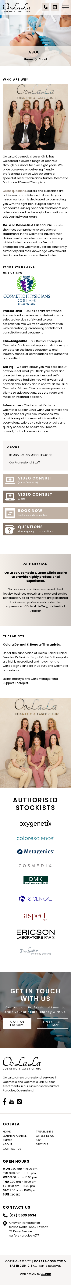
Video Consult (35, 480)
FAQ (38, 1140)
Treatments (44, 1131)
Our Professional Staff (24, 462)
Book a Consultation (55, 9)
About (7, 1144)
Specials (42, 1144)
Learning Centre (15, 1136)
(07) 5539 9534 (45, 9)
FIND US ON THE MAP (52, 1023)
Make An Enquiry (17, 1023)
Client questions (14, 191)
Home (7, 1131)
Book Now (32, 512)
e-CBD (46, 1274)
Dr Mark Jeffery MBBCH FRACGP (30, 455)
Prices (7, 1140)
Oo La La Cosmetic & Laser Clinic (16, 7)
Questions (35, 528)
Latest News (45, 1136)
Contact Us (12, 1149)
